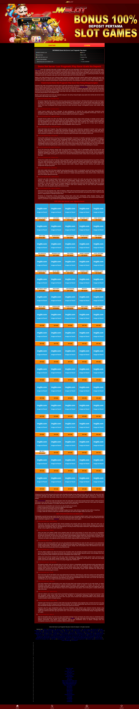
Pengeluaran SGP (94, 630)
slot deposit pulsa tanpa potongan (79, 637)
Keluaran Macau (96, 632)
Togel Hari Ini (59, 629)
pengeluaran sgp (90, 633)
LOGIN (87, 45)
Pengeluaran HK (48, 630)
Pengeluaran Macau (69, 694)
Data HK (45, 629)
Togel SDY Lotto (69, 668)
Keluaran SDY (51, 629)
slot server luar (41, 500)
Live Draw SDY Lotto (69, 671)
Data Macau (69, 686)
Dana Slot (101, 630)
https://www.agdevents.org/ (69, 683)
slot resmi (77, 636)
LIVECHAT (122, 708)
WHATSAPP (87, 708)
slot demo (87, 636)
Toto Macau (69, 672)
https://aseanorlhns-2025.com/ (69, 680)
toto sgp (78, 634)
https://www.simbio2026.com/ (69, 682)
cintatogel (69, 697)
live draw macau (55, 636)
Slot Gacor (72, 632)
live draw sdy (48, 637)
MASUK (17, 708)
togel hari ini (39, 634)
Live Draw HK (74, 640)
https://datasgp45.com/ (69, 685)
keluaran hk (64, 634)
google (72, 618)
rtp (66, 637)
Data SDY (69, 669)
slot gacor (56, 519)
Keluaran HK (66, 632)
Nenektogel (69, 698)
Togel (41, 630)
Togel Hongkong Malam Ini (75, 629)
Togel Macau (69, 690)
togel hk (82, 636)
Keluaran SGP (95, 629)
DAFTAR (52, 45)
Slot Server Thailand (52, 633)
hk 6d (63, 639)
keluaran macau (71, 636)
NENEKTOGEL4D (69, 676)
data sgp (53, 639)
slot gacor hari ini (46, 639)
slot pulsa (73, 634)
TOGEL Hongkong (66, 640)
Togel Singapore (87, 629)
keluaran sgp (84, 634)
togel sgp (75, 639)
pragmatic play (83, 87)
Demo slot (37, 69)
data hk (69, 634)
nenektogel (69, 696)
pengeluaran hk (100, 633)
